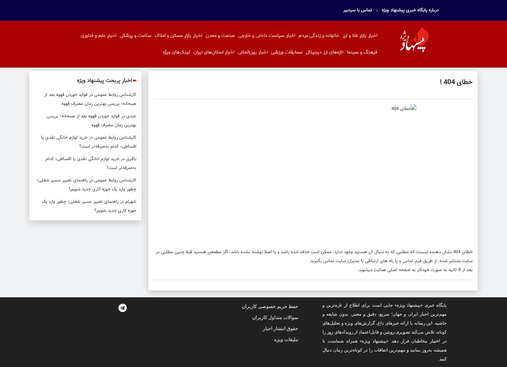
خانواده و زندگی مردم (319, 36)
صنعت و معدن (220, 36)
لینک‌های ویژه (176, 52)
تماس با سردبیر (357, 10)
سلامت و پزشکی (135, 36)
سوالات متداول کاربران (275, 317)
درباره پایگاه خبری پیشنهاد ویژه (410, 10)
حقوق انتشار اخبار (280, 328)
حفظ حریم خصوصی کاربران (270, 306)
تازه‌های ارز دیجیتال (325, 52)
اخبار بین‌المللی (253, 52)
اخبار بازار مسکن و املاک (178, 36)
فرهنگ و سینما (362, 52)
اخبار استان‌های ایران (213, 52)
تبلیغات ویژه (286, 339)
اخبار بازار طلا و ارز (360, 36)
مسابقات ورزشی (286, 52)
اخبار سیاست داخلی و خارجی (266, 36)
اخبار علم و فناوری (98, 36)
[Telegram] (122, 308)
